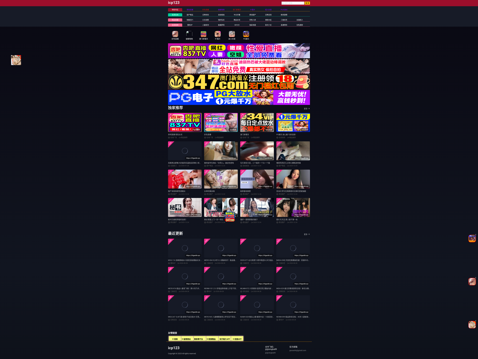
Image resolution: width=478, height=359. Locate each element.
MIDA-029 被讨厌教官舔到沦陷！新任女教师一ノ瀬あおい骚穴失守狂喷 (303, 288)
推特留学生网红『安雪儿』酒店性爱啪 (219, 163)
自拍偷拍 (221, 15)
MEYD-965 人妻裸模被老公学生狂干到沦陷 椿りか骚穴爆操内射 (228, 317)
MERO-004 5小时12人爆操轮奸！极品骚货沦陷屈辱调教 (225, 260)
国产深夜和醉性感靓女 (176, 191)
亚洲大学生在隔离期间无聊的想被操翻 (291, 191)
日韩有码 (205, 15)
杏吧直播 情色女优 (175, 135)
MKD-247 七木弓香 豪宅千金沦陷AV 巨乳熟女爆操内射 (189, 317)
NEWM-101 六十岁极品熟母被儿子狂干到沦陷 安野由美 (225, 288)
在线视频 (175, 25)
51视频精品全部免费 (215, 339)
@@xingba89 (270, 353)
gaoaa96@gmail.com (297, 350)
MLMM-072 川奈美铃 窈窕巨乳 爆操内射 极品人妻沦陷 (261, 288)
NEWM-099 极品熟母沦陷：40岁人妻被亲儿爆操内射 (296, 317)
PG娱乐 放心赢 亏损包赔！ (286, 135)
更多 (305, 109)
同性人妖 (252, 20)
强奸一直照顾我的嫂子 (249, 220)
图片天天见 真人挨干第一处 (287, 220)
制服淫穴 (190, 20)
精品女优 (237, 20)
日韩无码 (268, 15)
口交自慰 (205, 20)
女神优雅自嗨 (209, 191)
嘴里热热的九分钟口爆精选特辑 (288, 163)
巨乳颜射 (300, 25)
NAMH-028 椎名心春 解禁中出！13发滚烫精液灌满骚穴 (261, 317)
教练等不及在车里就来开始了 (205, 339)
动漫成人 (300, 20)
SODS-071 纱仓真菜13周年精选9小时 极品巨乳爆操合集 (261, 260)
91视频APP (237, 339)
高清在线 (175, 15)
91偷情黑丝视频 (188, 339)
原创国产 (252, 15)
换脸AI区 (268, 20)
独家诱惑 (252, 25)
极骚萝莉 (221, 25)
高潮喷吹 (284, 25)
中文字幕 (237, 15)
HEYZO (236, 25)
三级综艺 (284, 20)
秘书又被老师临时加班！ (177, 220)
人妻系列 (205, 25)
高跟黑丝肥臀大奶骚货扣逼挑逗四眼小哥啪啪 (185, 163)
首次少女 (268, 25)
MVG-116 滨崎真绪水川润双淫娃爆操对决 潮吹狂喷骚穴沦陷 (191, 260)
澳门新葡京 (244, 135)
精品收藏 (175, 20)
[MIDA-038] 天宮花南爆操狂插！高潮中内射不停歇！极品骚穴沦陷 (301, 260)
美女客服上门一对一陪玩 (213, 220)
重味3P (189, 25)
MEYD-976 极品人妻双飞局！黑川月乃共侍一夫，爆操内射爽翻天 (193, 288)
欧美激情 (284, 15)
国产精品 (190, 15)
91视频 (175, 339)
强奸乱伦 (221, 20)
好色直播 (207, 135)
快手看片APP (225, 339)
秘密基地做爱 (245, 191)
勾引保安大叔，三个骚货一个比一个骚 (255, 163)
